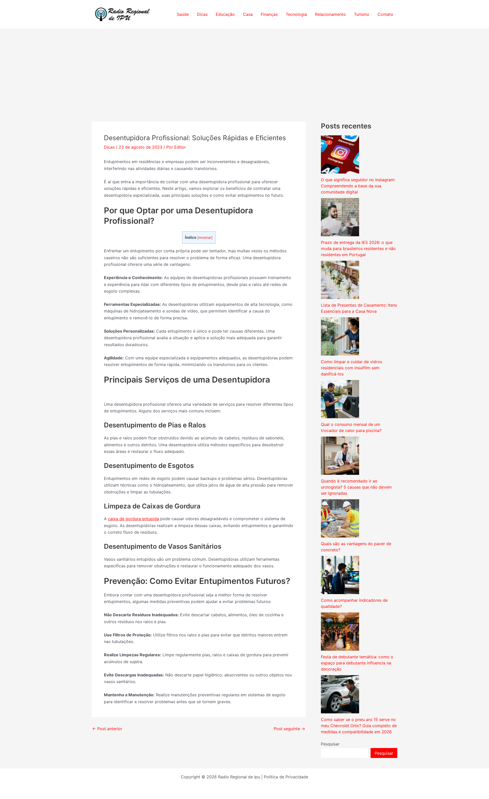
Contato (385, 14)
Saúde (183, 14)
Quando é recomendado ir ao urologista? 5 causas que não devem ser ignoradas (356, 487)
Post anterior (107, 729)
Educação (225, 14)
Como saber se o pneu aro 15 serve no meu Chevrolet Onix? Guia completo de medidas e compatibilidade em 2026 (359, 725)
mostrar (205, 237)
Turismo (361, 14)
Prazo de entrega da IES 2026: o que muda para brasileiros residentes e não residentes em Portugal (358, 248)
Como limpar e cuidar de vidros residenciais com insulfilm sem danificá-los (351, 367)
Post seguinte (289, 729)
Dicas (202, 14)
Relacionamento (330, 14)
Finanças (269, 14)
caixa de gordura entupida (133, 518)
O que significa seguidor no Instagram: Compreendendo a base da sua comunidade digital (358, 185)
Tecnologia (296, 14)
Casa (248, 14)
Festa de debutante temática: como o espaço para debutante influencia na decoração (357, 663)
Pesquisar (330, 743)
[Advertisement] (244, 67)
